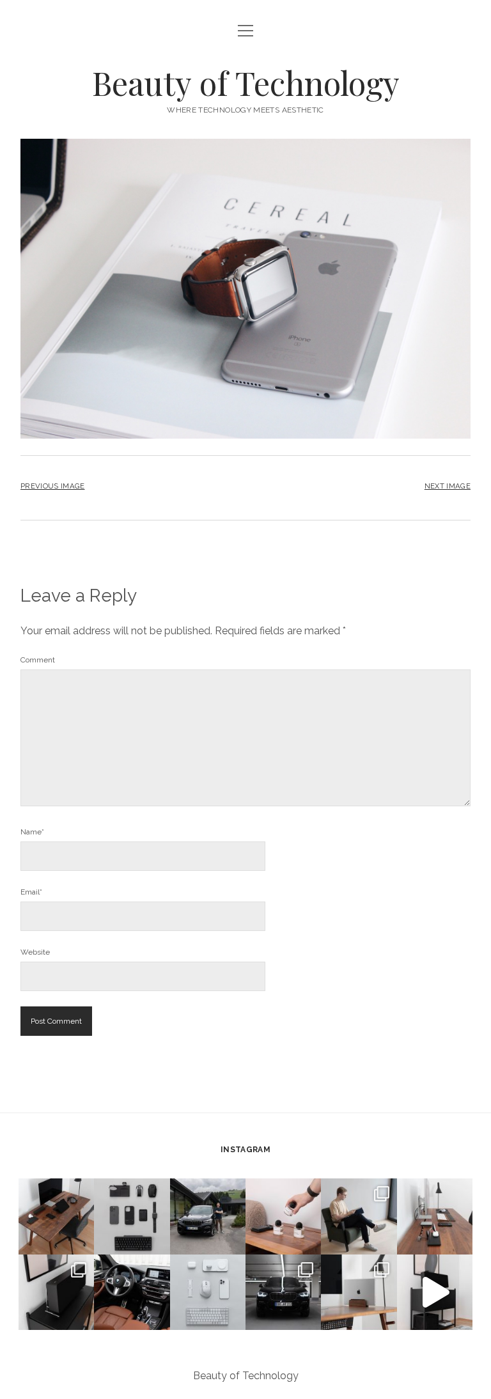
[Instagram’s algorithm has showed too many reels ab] (358, 1216)
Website (35, 952)
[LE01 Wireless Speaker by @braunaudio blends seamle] (434, 1292)
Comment (37, 659)
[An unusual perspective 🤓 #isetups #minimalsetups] (434, 1216)
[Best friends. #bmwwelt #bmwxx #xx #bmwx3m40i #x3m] (208, 1216)
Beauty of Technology (246, 82)
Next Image (448, 485)
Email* (31, 891)
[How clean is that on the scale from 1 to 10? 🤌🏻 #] (358, 1292)
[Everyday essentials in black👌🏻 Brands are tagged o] (131, 1216)
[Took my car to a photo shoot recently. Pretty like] (283, 1292)
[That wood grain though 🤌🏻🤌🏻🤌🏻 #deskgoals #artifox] (56, 1216)
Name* (32, 831)
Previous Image (52, 485)
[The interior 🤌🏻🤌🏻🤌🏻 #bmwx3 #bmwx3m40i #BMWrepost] (131, 1292)
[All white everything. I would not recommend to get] (208, 1292)
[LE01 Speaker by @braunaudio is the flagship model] (56, 1292)
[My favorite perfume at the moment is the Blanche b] (283, 1216)
